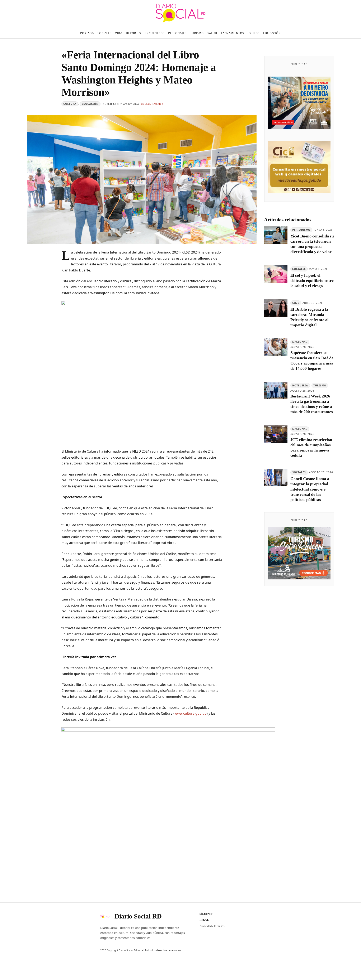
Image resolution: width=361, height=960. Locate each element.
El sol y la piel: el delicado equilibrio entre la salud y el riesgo (312, 280)
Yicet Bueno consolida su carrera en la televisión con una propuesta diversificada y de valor (312, 244)
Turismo (319, 385)
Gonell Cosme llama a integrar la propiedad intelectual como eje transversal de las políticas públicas (309, 489)
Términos (219, 926)
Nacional (299, 342)
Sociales (299, 269)
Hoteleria (300, 385)
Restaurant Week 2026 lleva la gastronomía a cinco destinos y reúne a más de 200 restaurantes (311, 404)
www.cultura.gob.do (190, 713)
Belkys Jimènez (152, 104)
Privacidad (206, 926)
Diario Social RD (138, 916)
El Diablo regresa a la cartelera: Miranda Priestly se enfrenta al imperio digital (309, 317)
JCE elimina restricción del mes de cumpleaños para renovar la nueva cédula (311, 447)
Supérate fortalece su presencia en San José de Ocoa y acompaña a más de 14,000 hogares (311, 360)
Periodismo (301, 230)
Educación (90, 104)
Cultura (69, 104)
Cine (295, 303)
